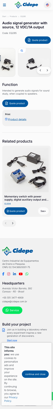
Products (13, 16)
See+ (43, 211)
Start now (12, 340)
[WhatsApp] (26, 274)
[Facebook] (3, 274)
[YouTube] (21, 274)
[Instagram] (8, 274)
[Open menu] (4, 5)
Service (14, 310)
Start (4, 16)
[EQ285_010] (22, 50)
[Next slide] (47, 70)
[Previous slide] (40, 70)
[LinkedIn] (14, 274)
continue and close (35, 374)
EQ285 (23, 16)
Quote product (39, 40)
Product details (17, 119)
